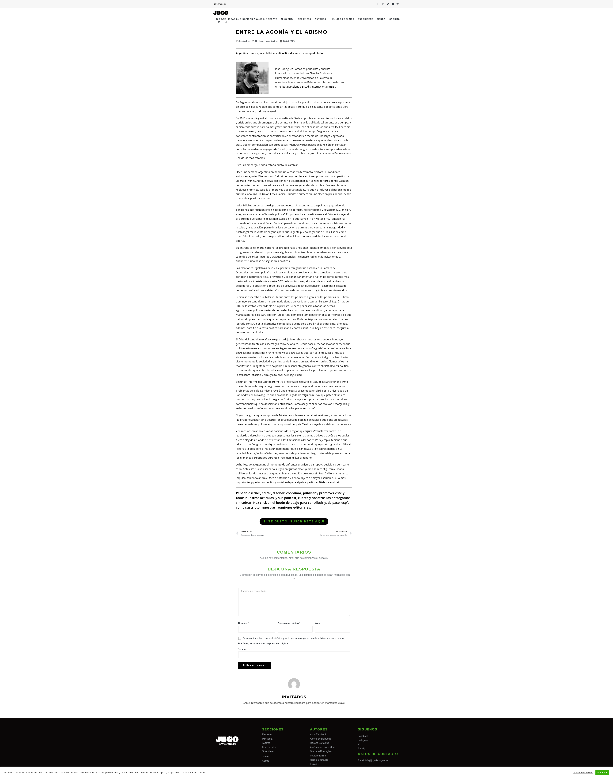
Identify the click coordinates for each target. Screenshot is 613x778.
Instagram (363, 740)
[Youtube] (392, 4)
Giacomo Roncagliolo (321, 751)
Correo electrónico (289, 623)
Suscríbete (267, 751)
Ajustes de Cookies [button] (583, 772)
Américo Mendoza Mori (322, 747)
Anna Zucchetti (318, 734)
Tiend (265, 756)
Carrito (265, 760)
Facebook (363, 736)
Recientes (267, 734)
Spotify (361, 748)
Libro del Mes (269, 747)
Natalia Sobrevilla (319, 759)
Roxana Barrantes (319, 742)
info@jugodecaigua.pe (376, 760)
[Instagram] (382, 4)
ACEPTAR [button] (602, 772)
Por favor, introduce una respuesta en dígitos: (263, 643)
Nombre (243, 623)
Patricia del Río (318, 755)
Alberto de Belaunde (320, 738)
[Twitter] (387, 4)
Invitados (314, 764)
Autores (266, 742)
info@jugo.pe (220, 4)
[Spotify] (397, 4)
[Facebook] (377, 4)
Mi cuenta (267, 738)
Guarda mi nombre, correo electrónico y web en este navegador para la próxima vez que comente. (294, 638)
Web (317, 623)
